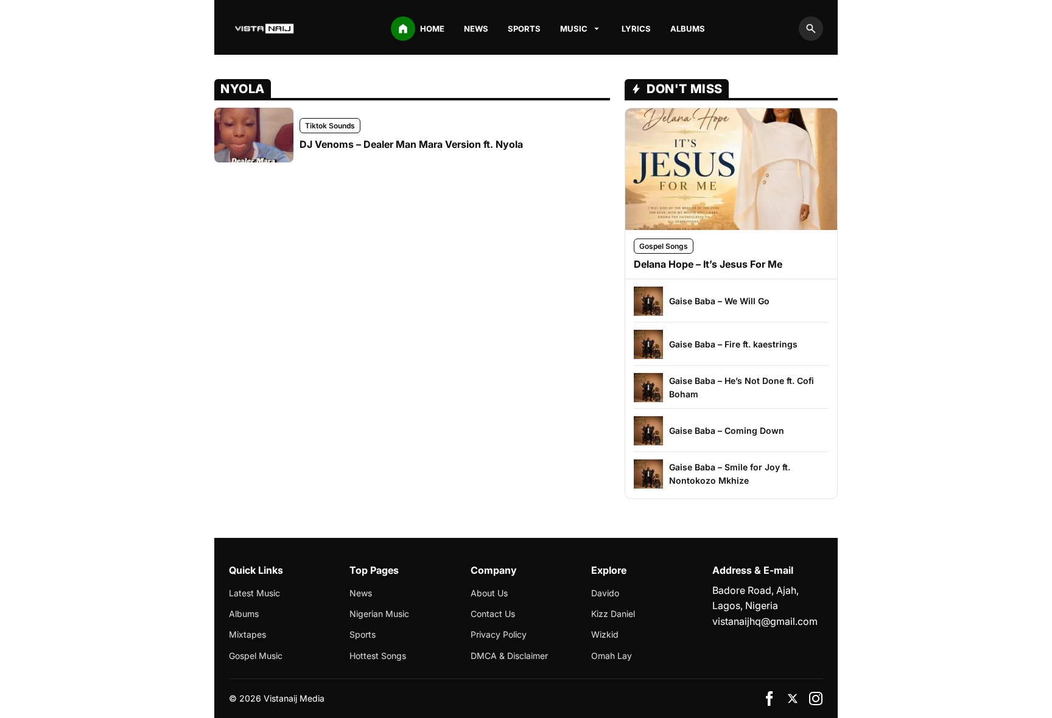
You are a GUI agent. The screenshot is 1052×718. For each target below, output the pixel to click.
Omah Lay (611, 655)
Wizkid (605, 634)
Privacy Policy (499, 634)
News (476, 28)
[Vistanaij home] (265, 28)
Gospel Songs (663, 246)
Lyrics (636, 28)
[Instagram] (815, 698)
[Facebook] (769, 698)
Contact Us (493, 613)
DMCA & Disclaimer (509, 655)
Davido (605, 593)
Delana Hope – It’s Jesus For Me (708, 264)
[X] (792, 698)
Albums (687, 28)
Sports (524, 28)
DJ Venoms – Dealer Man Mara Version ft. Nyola (411, 144)
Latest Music (254, 593)
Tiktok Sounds (330, 125)
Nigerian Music (379, 613)
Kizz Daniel (613, 613)
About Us (489, 593)
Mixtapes (247, 634)
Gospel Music (255, 655)
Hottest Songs (377, 655)
